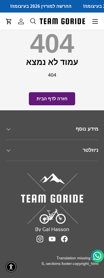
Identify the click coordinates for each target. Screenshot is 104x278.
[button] (9, 21)
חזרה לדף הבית (52, 98)
